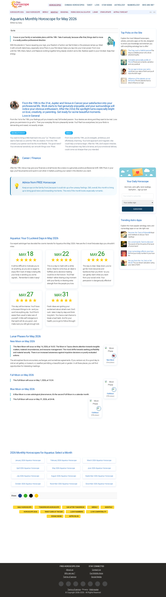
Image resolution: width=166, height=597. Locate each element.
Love (97, 5)
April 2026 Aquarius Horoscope (28, 468)
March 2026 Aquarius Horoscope (99, 460)
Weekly (45, 12)
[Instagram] (68, 583)
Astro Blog (74, 516)
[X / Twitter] (83, 583)
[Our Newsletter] (151, 12)
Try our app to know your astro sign (141, 71)
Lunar (95, 12)
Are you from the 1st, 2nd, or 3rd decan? (141, 262)
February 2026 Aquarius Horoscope (64, 460)
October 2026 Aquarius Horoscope (28, 483)
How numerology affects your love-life (141, 253)
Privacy (85, 589)
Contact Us (96, 569)
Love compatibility (98, 511)
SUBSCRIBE (137, 209)
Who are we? (148, 5)
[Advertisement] (63, 76)
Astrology (119, 5)
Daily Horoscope (33, 12)
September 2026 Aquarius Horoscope (99, 476)
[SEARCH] (154, 12)
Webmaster (94, 589)
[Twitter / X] (31, 496)
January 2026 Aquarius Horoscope (28, 460)
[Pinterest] (90, 583)
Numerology (133, 5)
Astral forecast (121, 12)
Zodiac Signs (56, 516)
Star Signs (107, 5)
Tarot (89, 5)
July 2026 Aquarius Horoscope (28, 476)
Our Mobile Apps (96, 573)
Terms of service (69, 576)
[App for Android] (104, 583)
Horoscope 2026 (17, 12)
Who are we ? (69, 573)
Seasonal (64, 12)
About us (69, 569)
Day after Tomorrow (75, 507)
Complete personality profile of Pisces (140, 62)
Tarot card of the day (54, 511)
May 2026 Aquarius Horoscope (63, 468)
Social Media (96, 576)
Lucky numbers (76, 511)
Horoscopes (55, 5)
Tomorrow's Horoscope (49, 507)
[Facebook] (20, 496)
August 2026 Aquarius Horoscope (63, 476)
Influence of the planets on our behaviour (139, 80)
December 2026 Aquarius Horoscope (99, 483)
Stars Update (105, 12)
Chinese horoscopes (74, 5)
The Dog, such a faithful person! (141, 52)
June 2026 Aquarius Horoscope (99, 468)
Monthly (54, 12)
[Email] (36, 496)
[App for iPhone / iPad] (97, 583)
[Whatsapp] (25, 496)
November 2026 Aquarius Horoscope (63, 483)
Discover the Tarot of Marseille (141, 234)
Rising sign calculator (80, 12)
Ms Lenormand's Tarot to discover (141, 244)
